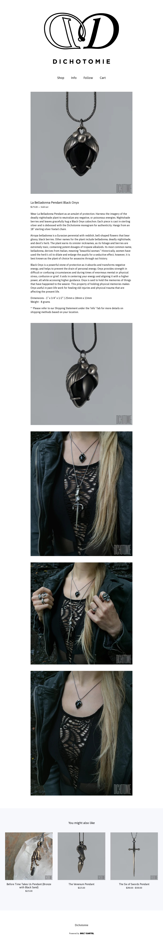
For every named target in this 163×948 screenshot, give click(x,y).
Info (74, 77)
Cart (103, 77)
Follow (88, 77)
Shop (60, 77)
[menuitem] (60, 77)
